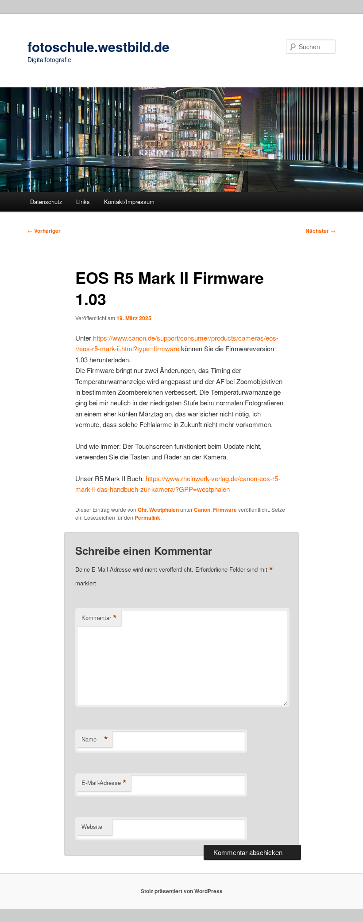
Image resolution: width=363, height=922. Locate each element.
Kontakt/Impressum (129, 201)
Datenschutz (46, 201)
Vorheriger (44, 231)
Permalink (147, 518)
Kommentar (99, 618)
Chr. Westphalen (158, 510)
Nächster (320, 231)
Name (94, 739)
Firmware (225, 510)
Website (91, 826)
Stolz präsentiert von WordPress (182, 891)
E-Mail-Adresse (104, 783)
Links (83, 201)
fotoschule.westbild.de (98, 46)
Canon (202, 510)
